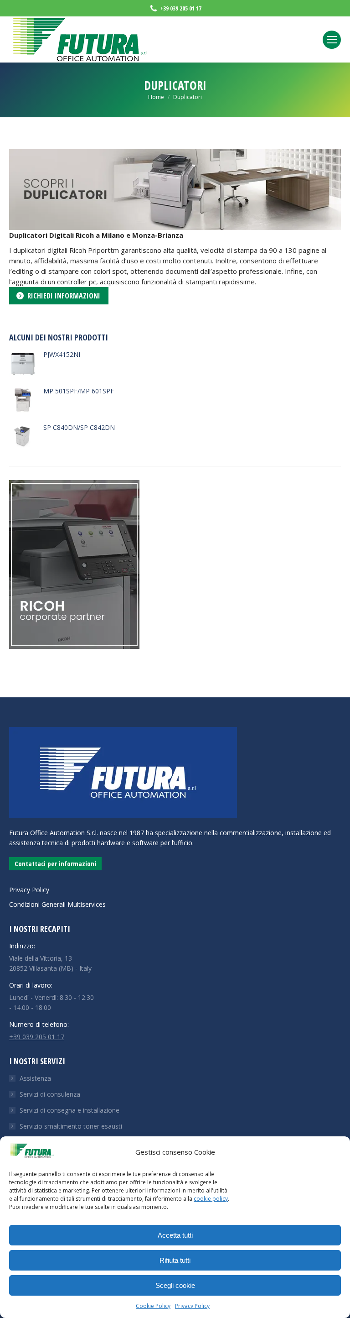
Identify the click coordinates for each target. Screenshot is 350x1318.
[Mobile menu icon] (332, 40)
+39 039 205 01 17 (36, 1036)
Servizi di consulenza (50, 1094)
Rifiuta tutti (175, 1260)
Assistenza (35, 1078)
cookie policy (211, 1199)
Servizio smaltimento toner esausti (71, 1126)
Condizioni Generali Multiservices (57, 904)
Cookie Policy (153, 1306)
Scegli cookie (175, 1285)
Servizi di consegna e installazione (69, 1110)
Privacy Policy (192, 1306)
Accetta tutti (175, 1235)
